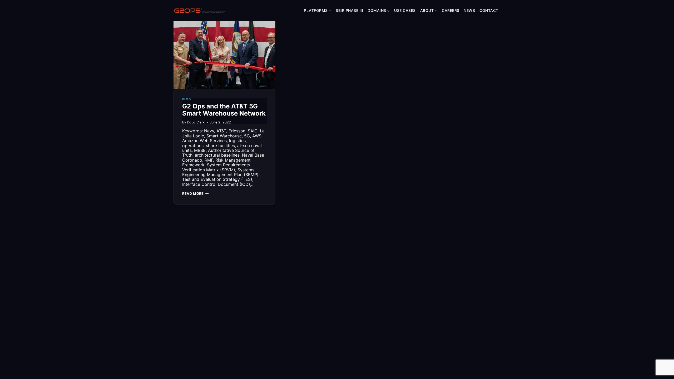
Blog (186, 99)
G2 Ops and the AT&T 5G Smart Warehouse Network (224, 109)
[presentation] (224, 55)
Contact (488, 10)
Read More (195, 194)
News (469, 10)
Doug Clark (196, 122)
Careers (450, 10)
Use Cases (405, 10)
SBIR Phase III (349, 10)
